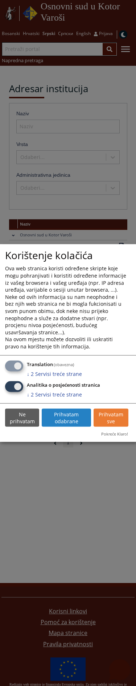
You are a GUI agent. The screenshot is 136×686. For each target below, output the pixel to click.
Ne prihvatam (22, 418)
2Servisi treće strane (54, 373)
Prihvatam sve (111, 418)
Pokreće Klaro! (114, 434)
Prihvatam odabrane (66, 418)
